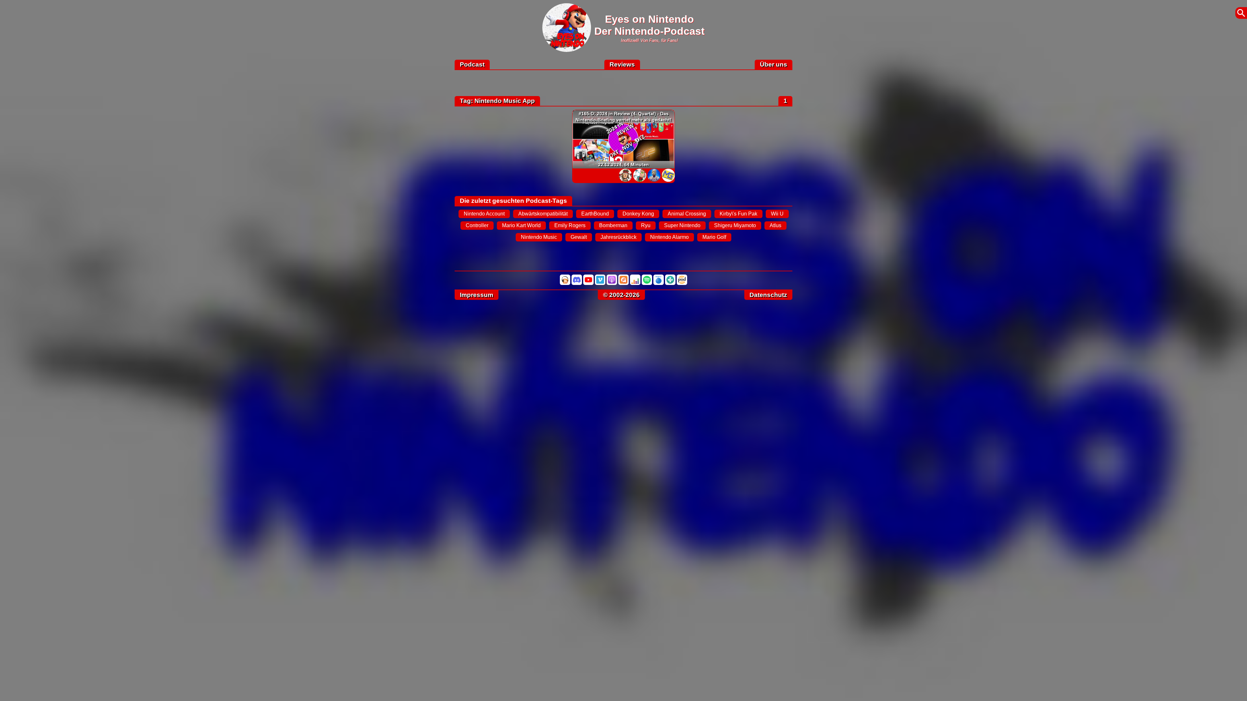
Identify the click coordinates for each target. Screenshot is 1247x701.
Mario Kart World (521, 225)
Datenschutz (768, 294)
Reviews (622, 64)
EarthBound (595, 213)
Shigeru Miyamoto (735, 225)
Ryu (645, 225)
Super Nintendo (682, 225)
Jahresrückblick (618, 237)
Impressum (476, 294)
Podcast (472, 64)
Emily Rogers (570, 225)
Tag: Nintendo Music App (497, 100)
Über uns (773, 64)
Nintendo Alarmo (669, 237)
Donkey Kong (638, 213)
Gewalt (579, 237)
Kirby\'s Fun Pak (738, 213)
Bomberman (613, 225)
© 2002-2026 (621, 294)
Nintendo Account (484, 213)
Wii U (777, 213)
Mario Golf (714, 237)
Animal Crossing (687, 213)
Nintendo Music (539, 237)
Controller (477, 225)
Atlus (775, 225)
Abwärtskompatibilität (543, 213)
